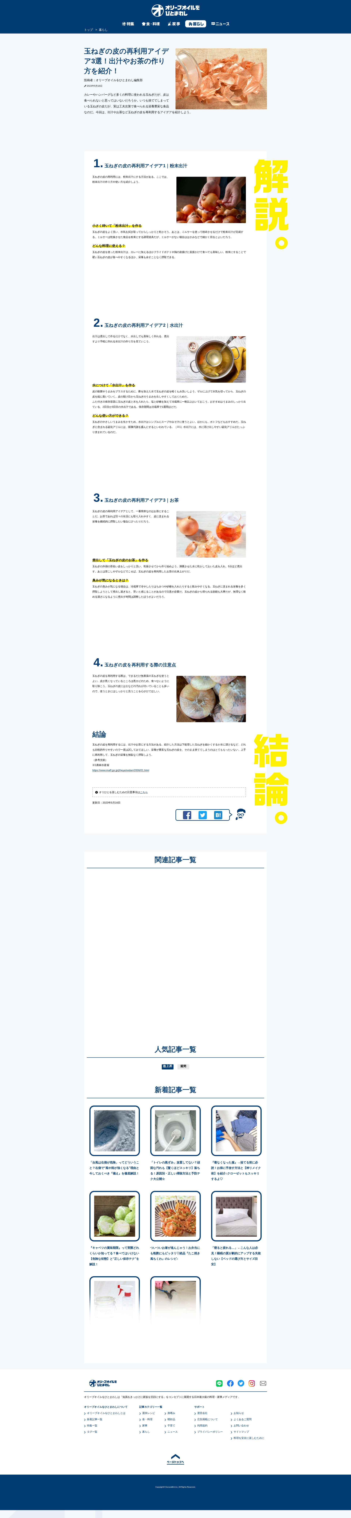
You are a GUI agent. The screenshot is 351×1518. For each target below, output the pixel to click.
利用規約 (202, 1425)
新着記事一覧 (94, 1419)
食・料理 (147, 1419)
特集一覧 (92, 1425)
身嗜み (171, 1413)
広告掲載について (207, 1419)
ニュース (172, 1431)
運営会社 (202, 1413)
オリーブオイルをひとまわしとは (106, 1413)
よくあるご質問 (243, 1419)
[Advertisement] (140, 951)
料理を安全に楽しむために (249, 1437)
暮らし (146, 1431)
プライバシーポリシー (210, 1431)
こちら (144, 792)
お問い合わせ (241, 1425)
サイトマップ (241, 1431)
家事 (144, 1425)
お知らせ (239, 1413)
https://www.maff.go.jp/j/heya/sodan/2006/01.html (120, 770)
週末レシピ (148, 1413)
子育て (171, 1425)
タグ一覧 (92, 1431)
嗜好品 (171, 1419)
